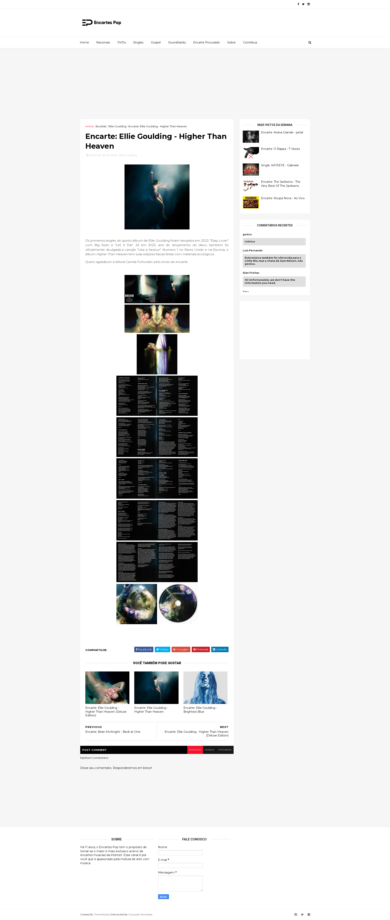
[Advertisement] (195, 83)
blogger (195, 749)
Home (84, 42)
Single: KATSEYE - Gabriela (280, 165)
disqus (209, 749)
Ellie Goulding (117, 126)
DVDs (121, 42)
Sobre (231, 42)
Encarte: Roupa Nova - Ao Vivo (283, 198)
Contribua (250, 42)
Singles (138, 42)
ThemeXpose (101, 914)
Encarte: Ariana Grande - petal (282, 132)
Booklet (101, 126)
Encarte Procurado (206, 42)
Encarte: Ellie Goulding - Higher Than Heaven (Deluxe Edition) (106, 711)
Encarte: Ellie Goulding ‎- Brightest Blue (200, 710)
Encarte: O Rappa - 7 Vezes (280, 149)
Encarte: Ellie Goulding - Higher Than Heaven (151, 710)
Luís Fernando (253, 250)
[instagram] (309, 4)
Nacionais (103, 42)
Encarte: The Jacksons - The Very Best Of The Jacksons (280, 184)
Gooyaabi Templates (140, 914)
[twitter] (303, 4)
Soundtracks (177, 42)
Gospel (156, 42)
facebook (225, 749)
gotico (247, 234)
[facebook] (298, 4)
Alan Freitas (251, 272)
